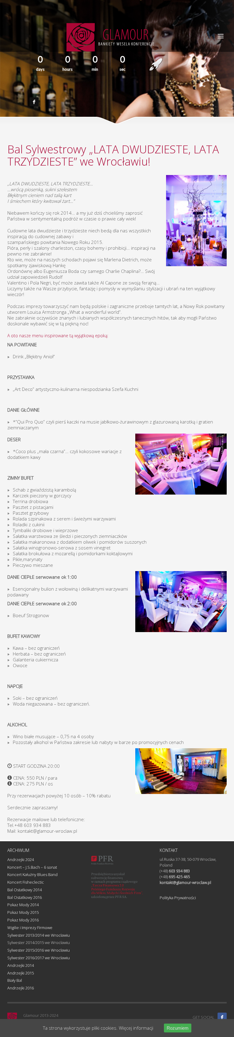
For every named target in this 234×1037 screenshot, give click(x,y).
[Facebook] (222, 1017)
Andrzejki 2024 (20, 859)
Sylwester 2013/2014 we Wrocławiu (38, 935)
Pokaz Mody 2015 (23, 912)
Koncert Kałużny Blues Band (32, 874)
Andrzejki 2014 (20, 965)
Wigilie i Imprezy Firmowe (29, 927)
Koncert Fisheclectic (25, 882)
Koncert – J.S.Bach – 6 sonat (32, 867)
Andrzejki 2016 (20, 988)
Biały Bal (14, 980)
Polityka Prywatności (178, 897)
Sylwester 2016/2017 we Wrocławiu (38, 957)
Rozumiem (178, 1028)
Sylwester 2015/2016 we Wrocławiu (38, 950)
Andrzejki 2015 (20, 973)
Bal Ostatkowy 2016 (24, 897)
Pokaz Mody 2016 (23, 920)
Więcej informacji (136, 1028)
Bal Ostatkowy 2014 (24, 889)
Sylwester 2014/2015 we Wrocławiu (38, 942)
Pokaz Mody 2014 (23, 904)
